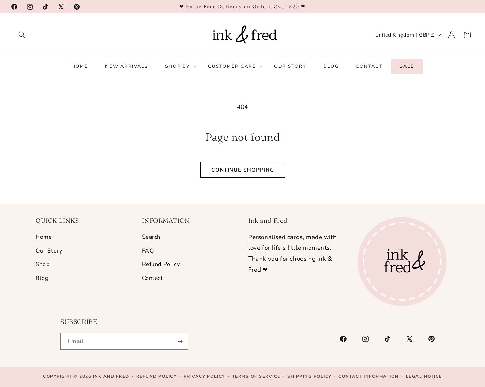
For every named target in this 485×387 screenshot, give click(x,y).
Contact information (368, 376)
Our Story (49, 250)
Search (151, 237)
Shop (42, 264)
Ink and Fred (111, 376)
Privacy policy (204, 376)
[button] (22, 35)
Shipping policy (309, 376)
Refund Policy (161, 264)
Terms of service (256, 376)
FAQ (148, 250)
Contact (152, 278)
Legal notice (424, 376)
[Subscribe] (180, 341)
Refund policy (156, 376)
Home (44, 237)
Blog (42, 278)
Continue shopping (242, 169)
